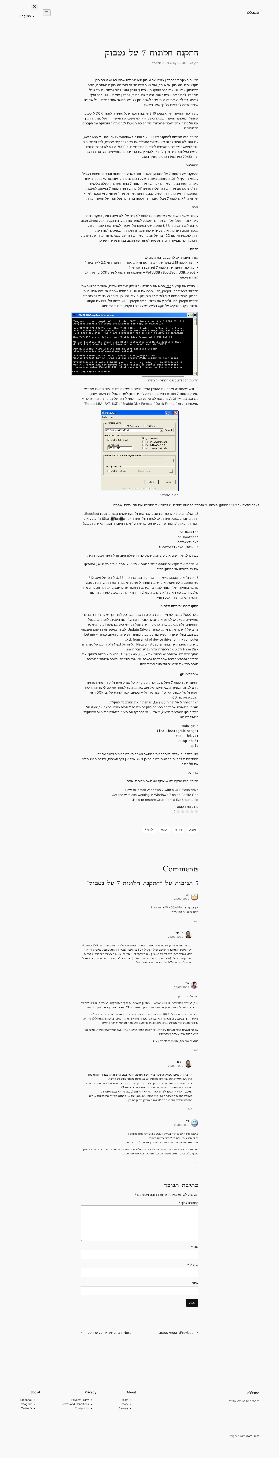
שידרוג (178, 829)
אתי (187, 983)
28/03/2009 (181, 987)
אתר (195, 1283)
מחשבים (156, 63)
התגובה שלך (188, 1203)
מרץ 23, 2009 (190, 63)
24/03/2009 (181, 898)
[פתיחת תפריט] (46, 12)
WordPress (252, 1435)
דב (187, 894)
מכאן (181, 620)
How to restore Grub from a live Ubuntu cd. (165, 800)
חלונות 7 (149, 829)
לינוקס (164, 829)
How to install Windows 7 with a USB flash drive (161, 790)
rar (168, 286)
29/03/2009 (181, 1125)
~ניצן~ (168, 63)
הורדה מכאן (189, 277)
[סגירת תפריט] (34, 7)
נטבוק (192, 829)
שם (194, 1247)
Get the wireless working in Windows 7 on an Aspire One (155, 795)
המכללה (252, 12)
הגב (196, 920)
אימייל (192, 1265)
